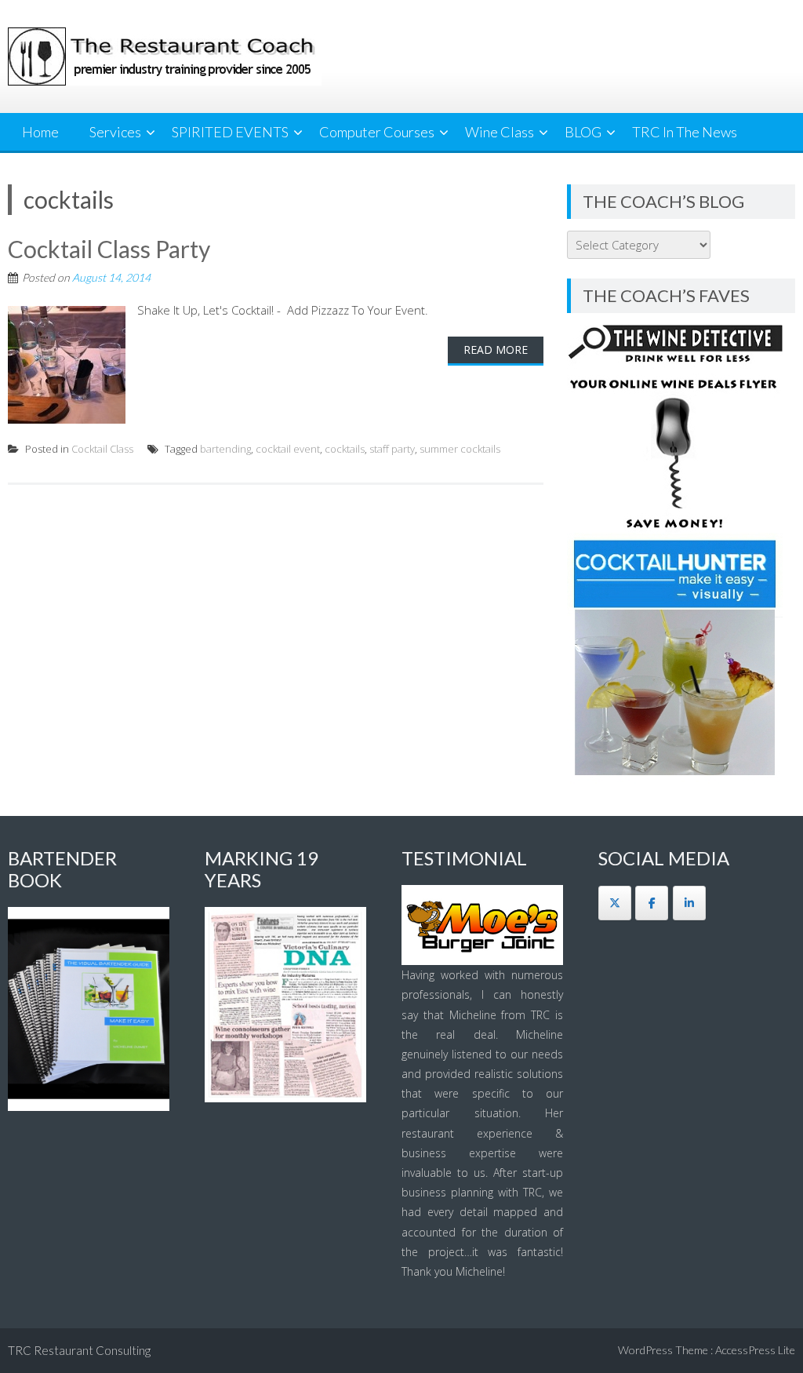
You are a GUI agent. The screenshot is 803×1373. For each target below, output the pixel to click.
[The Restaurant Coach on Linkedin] (689, 903)
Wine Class (499, 131)
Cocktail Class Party (109, 249)
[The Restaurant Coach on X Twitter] (614, 903)
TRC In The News (684, 131)
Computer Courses (376, 131)
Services (115, 131)
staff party (392, 449)
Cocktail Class (102, 449)
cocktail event (288, 449)
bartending (225, 449)
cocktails (345, 449)
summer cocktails (460, 449)
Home (40, 131)
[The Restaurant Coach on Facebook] (651, 903)
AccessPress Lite (755, 1350)
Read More (495, 349)
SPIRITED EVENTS (230, 131)
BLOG (583, 131)
